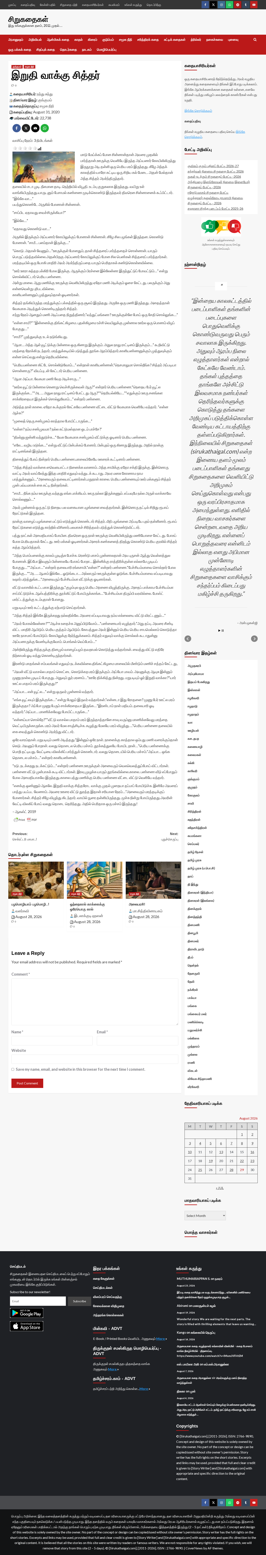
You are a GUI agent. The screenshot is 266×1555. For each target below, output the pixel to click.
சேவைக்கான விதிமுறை (108, 1306)
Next (254, 638)
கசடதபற (193, 738)
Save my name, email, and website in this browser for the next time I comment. (80, 1069)
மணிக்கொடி (196, 1022)
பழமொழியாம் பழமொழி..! (30, 904)
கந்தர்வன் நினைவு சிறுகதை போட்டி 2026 (216, 171)
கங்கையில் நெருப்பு (203, 1332)
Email (102, 1032)
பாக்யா (192, 997)
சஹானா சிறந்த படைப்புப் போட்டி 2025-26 (215, 208)
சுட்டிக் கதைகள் (175, 39)
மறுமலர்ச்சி (195, 1030)
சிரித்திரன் (194, 811)
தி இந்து (193, 884)
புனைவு (233, 39)
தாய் (190, 876)
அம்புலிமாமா (196, 674)
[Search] (255, 39)
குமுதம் (192, 787)
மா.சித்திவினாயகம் (148, 911)
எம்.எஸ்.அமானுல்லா (216, 1364)
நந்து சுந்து (45, 94)
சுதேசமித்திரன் (197, 827)
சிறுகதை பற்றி (68, 4)
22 (242, 1161)
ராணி (191, 1062)
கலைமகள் (194, 755)
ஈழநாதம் (193, 714)
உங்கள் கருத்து (133, 4)
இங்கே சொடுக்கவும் (198, 111)
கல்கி (191, 763)
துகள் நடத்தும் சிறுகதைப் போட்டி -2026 (214, 176)
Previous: (24, 836)
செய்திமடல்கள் (103, 1287)
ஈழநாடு (192, 706)
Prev (188, 638)
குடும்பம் (108, 39)
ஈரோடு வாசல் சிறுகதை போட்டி (208, 192)
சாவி (191, 803)
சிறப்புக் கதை (45, 49)
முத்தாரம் (194, 1046)
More (160, 1338)
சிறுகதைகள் (28, 19)
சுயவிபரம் (114, 4)
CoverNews (194, 1548)
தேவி (191, 981)
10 (190, 1152)
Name (17, 1032)
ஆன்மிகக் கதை (58, 39)
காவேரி (192, 771)
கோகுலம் (194, 795)
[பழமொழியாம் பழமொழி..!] (36, 880)
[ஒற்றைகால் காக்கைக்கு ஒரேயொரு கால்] (94, 880)
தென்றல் (193, 965)
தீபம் (190, 957)
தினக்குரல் (195, 908)
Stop (223, 630)
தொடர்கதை (68, 49)
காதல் (78, 39)
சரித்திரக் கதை (148, 39)
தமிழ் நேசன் (195, 852)
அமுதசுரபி (194, 665)
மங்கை (192, 1006)
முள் (193, 1391)
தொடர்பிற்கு (154, 4)
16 (252, 1152)
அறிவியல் (35, 39)
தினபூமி (193, 933)
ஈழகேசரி (193, 698)
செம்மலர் (193, 844)
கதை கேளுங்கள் (104, 1278)
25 (200, 1170)
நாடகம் (87, 49)
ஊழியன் (193, 730)
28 (231, 1170)
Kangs (181, 1332)
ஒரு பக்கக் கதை (19, 49)
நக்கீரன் (193, 989)
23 (252, 1161)
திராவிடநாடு (196, 949)
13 (221, 1152)
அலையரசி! (137, 904)
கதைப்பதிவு (28, 4)
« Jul (220, 1188)
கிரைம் (92, 39)
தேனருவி (194, 973)
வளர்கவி (22, 911)
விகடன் (193, 1070)
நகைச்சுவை (214, 39)
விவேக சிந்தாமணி (200, 1078)
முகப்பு (12, 4)
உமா (190, 722)
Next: (169, 836)
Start (219, 630)
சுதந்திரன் (194, 819)
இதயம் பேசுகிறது (199, 682)
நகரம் (219, 1278)
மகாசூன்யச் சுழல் (204, 1305)
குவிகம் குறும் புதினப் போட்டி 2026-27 (213, 166)
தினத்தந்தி (195, 917)
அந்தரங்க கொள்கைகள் (108, 1315)
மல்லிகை (193, 1038)
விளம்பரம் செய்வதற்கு (107, 1297)
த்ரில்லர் (196, 39)
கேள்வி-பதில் (47, 4)
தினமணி (194, 925)
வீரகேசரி (193, 1087)
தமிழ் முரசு (194, 860)
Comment (20, 974)
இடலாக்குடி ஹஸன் (88, 915)
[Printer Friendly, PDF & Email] (25, 820)
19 (211, 1161)
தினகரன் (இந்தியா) (200, 892)
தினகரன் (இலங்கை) (201, 900)
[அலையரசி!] (153, 880)
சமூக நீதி (125, 39)
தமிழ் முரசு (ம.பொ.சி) (201, 868)
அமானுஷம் (15, 39)
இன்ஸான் (194, 690)
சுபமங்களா (195, 836)
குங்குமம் (17, 66)
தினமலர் (193, 941)
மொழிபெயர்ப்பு (106, 49)
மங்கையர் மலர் (197, 1014)
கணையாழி (195, 746)
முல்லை (192, 1054)
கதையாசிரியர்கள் (93, 4)
